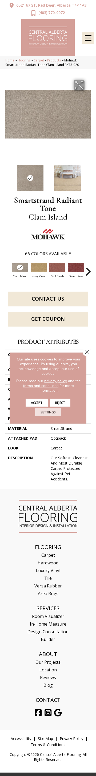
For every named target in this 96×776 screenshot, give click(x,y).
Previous (8, 175)
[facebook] (38, 713)
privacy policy (55, 381)
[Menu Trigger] (88, 38)
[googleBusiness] (58, 713)
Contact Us (48, 298)
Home (9, 60)
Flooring (24, 60)
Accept (36, 402)
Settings (48, 412)
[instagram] (48, 713)
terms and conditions (40, 385)
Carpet (39, 60)
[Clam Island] (20, 267)
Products (54, 60)
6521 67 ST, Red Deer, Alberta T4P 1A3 (51, 5)
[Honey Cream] (38, 267)
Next (88, 175)
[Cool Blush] (57, 267)
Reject (60, 402)
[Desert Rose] (76, 267)
